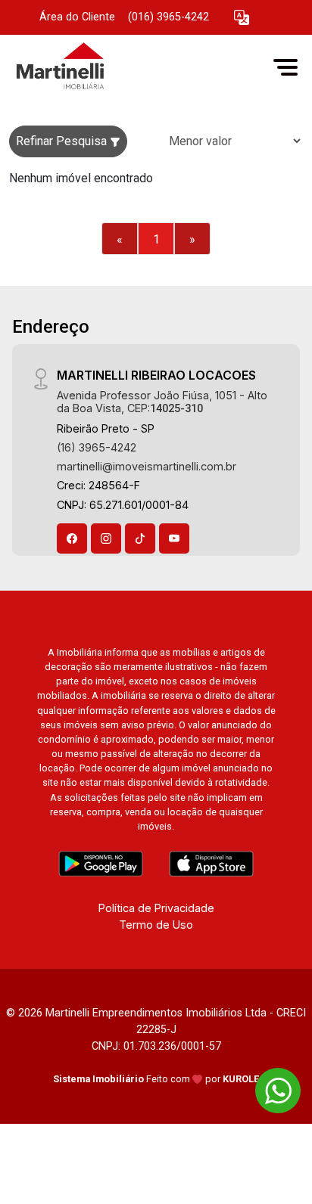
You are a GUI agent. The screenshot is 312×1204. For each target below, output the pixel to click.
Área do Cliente (77, 17)
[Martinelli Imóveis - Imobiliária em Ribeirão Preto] (122, 67)
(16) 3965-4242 (96, 447)
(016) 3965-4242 (168, 17)
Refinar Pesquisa (63, 141)
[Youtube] (174, 538)
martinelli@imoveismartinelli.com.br (146, 466)
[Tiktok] (140, 538)
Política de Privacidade (156, 907)
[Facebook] (72, 538)
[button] (241, 17)
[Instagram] (106, 538)
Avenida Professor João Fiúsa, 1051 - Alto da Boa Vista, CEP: (162, 401)
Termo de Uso (156, 924)
